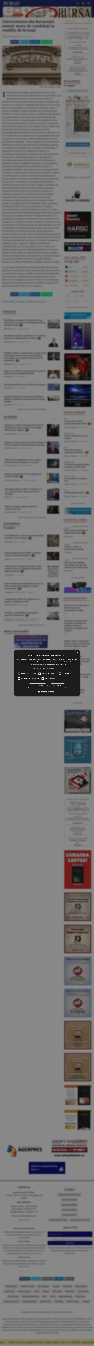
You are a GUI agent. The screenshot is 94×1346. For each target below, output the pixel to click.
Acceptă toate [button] (37, 686)
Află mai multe (61, 664)
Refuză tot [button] (58, 686)
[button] (47, 668)
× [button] (77, 652)
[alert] (47, 673)
